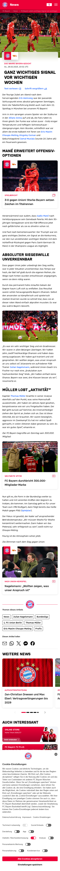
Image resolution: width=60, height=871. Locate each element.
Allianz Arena (15, 118)
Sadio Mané (43, 216)
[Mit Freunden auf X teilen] (18, 643)
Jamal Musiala (27, 139)
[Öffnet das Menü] (56, 4)
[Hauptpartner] (49, 4)
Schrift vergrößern (34, 88)
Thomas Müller (18, 396)
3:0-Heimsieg (26, 98)
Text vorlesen (11, 88)
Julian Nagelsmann (19, 367)
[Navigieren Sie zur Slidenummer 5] (38, 712)
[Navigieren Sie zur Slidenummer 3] (31, 712)
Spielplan (26, 510)
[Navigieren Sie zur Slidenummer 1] (23, 712)
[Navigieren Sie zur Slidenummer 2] (28, 712)
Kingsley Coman (27, 135)
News (15, 11)
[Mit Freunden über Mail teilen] (4, 643)
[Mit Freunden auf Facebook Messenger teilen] (25, 643)
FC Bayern (6, 11)
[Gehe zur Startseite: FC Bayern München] (5, 4)
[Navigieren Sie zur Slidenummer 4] (34, 712)
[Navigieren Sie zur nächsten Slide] (45, 712)
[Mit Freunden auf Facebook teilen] (32, 643)
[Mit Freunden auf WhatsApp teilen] (11, 643)
